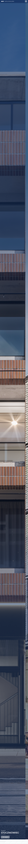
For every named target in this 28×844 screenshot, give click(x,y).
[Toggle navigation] (26, 1)
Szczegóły (5, 836)
